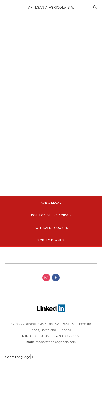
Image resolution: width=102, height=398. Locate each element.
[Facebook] (56, 277)
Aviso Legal (51, 202)
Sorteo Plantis (50, 240)
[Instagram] (46, 277)
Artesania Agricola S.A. (51, 7)
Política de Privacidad (51, 215)
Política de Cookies (51, 227)
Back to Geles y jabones (31, 29)
